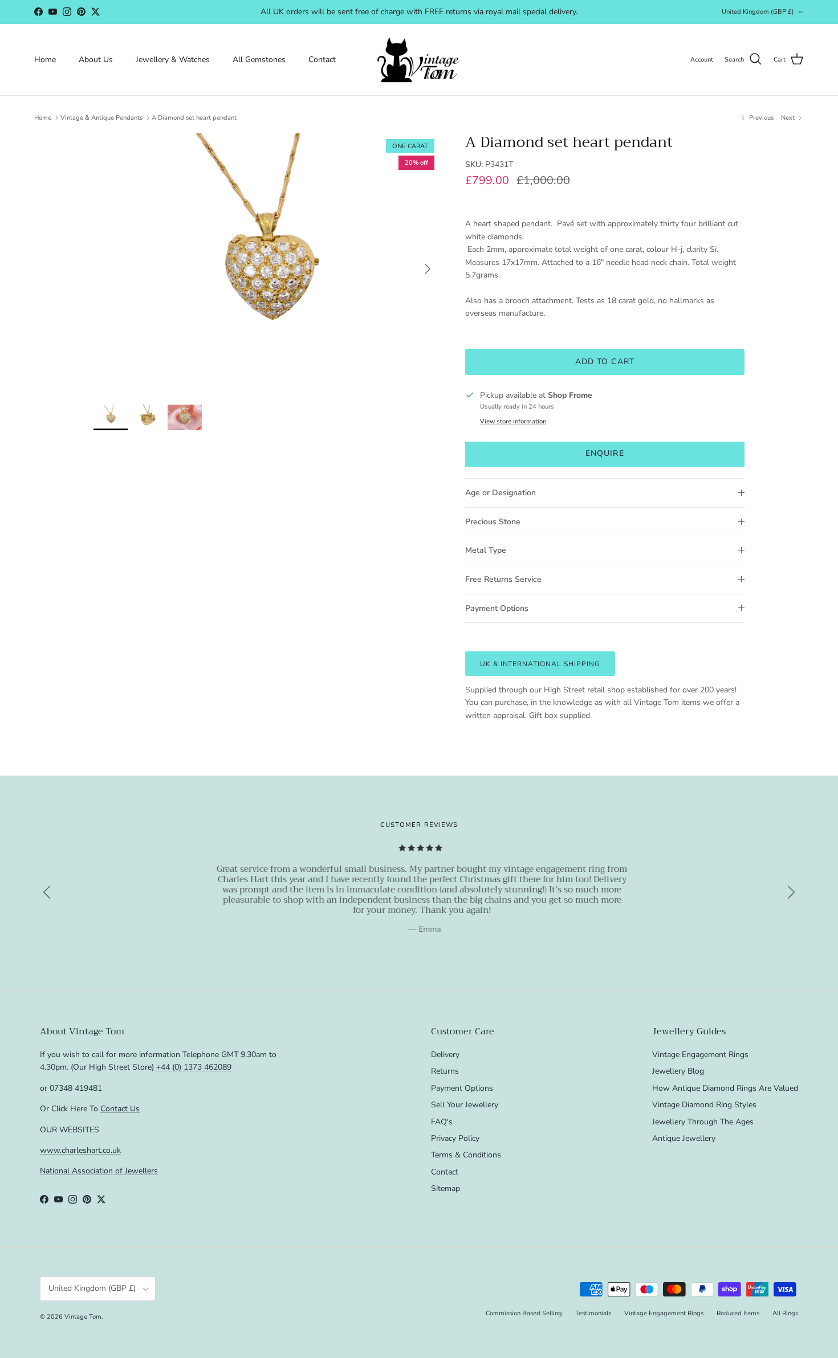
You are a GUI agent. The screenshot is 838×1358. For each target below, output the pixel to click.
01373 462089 (504, 13)
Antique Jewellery (683, 1138)
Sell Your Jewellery (464, 1104)
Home (45, 59)
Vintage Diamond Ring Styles (704, 1104)
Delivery (445, 1054)
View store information (513, 421)
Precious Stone (492, 521)
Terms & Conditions (466, 1154)
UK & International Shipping (540, 663)
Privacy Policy (455, 1138)
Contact (322, 59)
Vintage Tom (82, 1316)
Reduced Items (738, 1313)
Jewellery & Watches (173, 59)
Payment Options (496, 608)
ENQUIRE (604, 453)
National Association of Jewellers (99, 1170)
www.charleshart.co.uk (80, 1150)
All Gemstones (259, 59)
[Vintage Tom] (419, 59)
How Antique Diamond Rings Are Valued (725, 1088)
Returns (445, 1071)
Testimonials (593, 1313)
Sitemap (445, 1188)
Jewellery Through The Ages (703, 1121)
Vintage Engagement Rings (700, 1054)
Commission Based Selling (524, 1313)
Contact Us (120, 1108)
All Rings (785, 1313)
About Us (96, 59)
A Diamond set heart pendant (194, 117)
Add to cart (604, 361)
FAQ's (442, 1121)
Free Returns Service (503, 579)
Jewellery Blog (678, 1071)
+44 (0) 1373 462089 (193, 1067)
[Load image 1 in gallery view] (266, 263)
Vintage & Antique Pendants (101, 117)
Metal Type (485, 550)
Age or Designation (500, 492)
